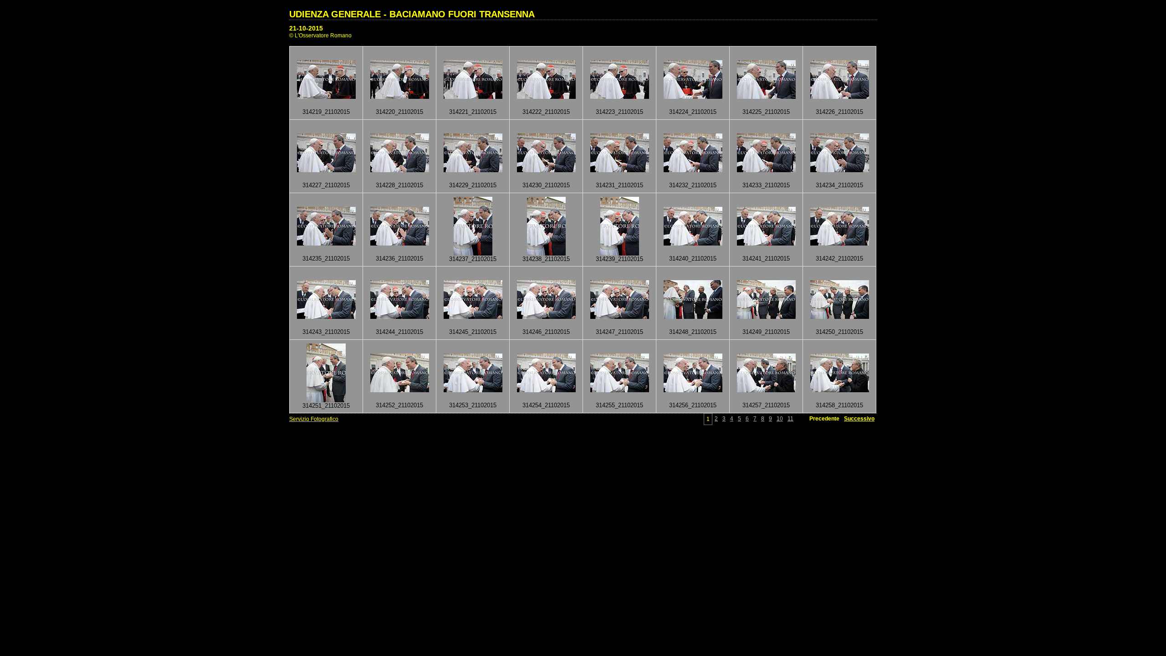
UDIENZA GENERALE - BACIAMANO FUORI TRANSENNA (412, 14)
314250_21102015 (839, 331)
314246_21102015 (546, 331)
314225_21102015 (766, 111)
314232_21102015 (692, 185)
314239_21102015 (619, 259)
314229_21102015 (472, 185)
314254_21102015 (546, 405)
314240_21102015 (692, 258)
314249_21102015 (766, 331)
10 (780, 418)
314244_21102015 (399, 331)
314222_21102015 (546, 111)
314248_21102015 (692, 331)
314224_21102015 (692, 111)
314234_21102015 (839, 185)
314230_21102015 (546, 185)
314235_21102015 (326, 258)
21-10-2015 (306, 28)
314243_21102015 (326, 331)
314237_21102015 (472, 259)
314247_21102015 (619, 331)
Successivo (859, 418)
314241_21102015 (766, 258)
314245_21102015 (472, 331)
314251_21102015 (326, 405)
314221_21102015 (472, 111)
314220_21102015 (399, 111)
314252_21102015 (399, 405)
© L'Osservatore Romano (320, 35)
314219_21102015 (326, 111)
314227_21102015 (326, 185)
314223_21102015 (619, 111)
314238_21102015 (546, 259)
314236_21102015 (399, 258)
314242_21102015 (839, 258)
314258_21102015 (839, 405)
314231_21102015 (619, 185)
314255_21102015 (619, 405)
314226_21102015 (839, 111)
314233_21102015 (766, 185)
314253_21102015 (472, 405)
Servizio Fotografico (313, 419)
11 (790, 418)
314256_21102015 (692, 405)
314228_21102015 (399, 185)
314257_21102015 (766, 405)
